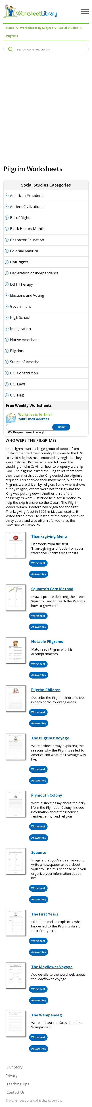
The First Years (44, 914)
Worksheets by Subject (36, 28)
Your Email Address (33, 419)
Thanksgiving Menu (49, 536)
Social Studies (68, 28)
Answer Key (38, 574)
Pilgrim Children (46, 689)
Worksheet (38, 563)
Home (10, 28)
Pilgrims (12, 36)
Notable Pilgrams (47, 641)
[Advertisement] (46, 109)
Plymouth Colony (46, 795)
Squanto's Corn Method (52, 588)
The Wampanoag (46, 1015)
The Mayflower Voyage (52, 966)
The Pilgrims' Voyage (50, 738)
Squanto (38, 852)
